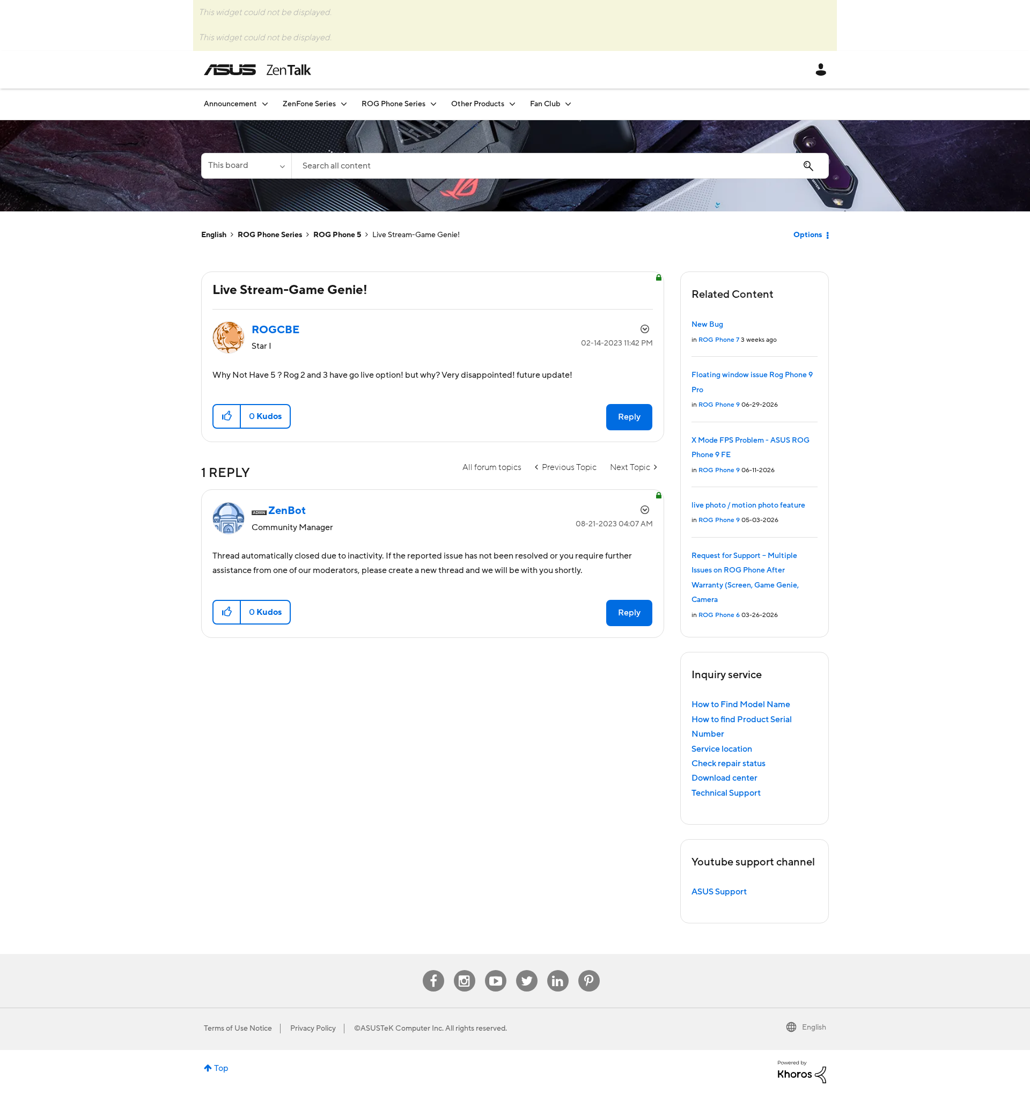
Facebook (433, 970)
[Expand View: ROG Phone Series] (433, 104)
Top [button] (221, 1068)
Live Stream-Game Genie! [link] (416, 235)
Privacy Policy (313, 1028)
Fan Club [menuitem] (545, 104)
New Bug (707, 324)
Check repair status (728, 763)
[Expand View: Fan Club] (568, 104)
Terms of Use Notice (238, 1028)
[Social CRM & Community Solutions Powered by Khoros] (802, 1071)
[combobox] (560, 166)
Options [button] (807, 235)
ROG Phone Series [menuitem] (393, 104)
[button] (227, 416)
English (213, 235)
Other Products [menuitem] (477, 104)
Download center (724, 778)
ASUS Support (719, 891)
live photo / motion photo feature (748, 505)
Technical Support (726, 793)
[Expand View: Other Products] (512, 104)
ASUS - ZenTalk (257, 70)
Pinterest (589, 970)
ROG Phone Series (270, 235)
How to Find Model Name (740, 704)
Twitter (526, 970)
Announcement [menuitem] (230, 104)
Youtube (495, 970)
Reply (629, 417)
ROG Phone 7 (718, 340)
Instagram (464, 970)
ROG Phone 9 (719, 405)
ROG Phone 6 (719, 615)
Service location (721, 749)
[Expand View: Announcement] (265, 104)
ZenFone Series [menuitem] (309, 104)
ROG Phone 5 (337, 235)
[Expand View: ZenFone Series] (344, 104)
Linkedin (558, 970)
